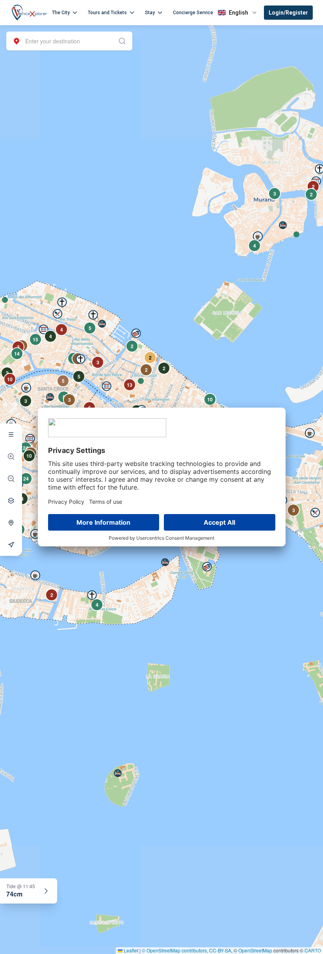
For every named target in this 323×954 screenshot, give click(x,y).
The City (61, 12)
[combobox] (69, 41)
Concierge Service (193, 12)
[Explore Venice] (11, 434)
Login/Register (288, 12)
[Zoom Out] (11, 478)
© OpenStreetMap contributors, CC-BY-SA (186, 950)
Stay (150, 12)
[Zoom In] (11, 456)
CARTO (312, 950)
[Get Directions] (11, 545)
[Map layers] (11, 501)
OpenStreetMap (255, 950)
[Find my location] (11, 523)
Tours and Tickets (107, 12)
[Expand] (46, 891)
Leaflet (130, 950)
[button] (5, 300)
